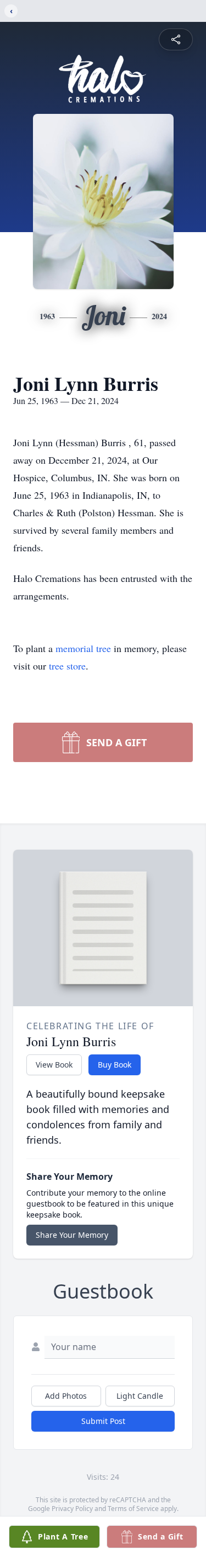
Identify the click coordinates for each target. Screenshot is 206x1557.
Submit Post (103, 1421)
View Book (54, 1064)
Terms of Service (133, 1508)
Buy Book (114, 1064)
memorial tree (83, 648)
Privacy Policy (72, 1508)
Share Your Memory (72, 1235)
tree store (67, 665)
